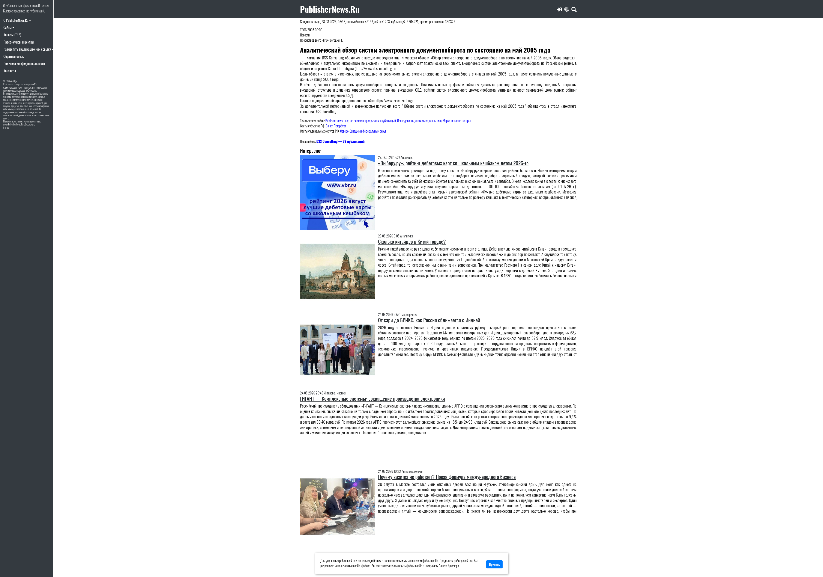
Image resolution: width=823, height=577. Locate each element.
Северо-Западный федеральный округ (363, 131)
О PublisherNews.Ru (15, 20)
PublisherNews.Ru (329, 9)
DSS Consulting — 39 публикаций (340, 141)
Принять (494, 564)
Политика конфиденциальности (24, 63)
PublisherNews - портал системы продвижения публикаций (360, 120)
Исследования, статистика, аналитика (419, 120)
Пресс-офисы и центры (18, 42)
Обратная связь (13, 56)
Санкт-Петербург (336, 125)
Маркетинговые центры (457, 120)
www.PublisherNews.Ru (13, 124)
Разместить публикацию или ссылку (27, 49)
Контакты (9, 70)
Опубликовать (11, 5)
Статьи (6, 127)
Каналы (12, 34)
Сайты (7, 27)
